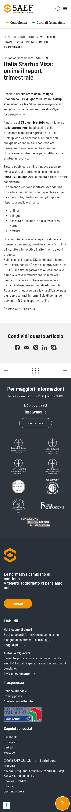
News (40, 37)
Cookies (9, 781)
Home (7, 37)
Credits (21, 781)
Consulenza (18, 23)
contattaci (35, 423)
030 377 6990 (35, 405)
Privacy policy (13, 696)
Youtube (9, 752)
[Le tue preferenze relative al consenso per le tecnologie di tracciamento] (6, 805)
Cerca (57, 8)
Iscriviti (18, 603)
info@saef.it (35, 411)
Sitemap (9, 786)
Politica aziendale (15, 691)
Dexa (20, 791)
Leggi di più (12, 645)
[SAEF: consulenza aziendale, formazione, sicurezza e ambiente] (18, 8)
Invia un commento (17, 673)
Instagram (10, 742)
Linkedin (9, 747)
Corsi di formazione (51, 23)
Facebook (10, 737)
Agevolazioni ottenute (18, 701)
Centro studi (24, 37)
